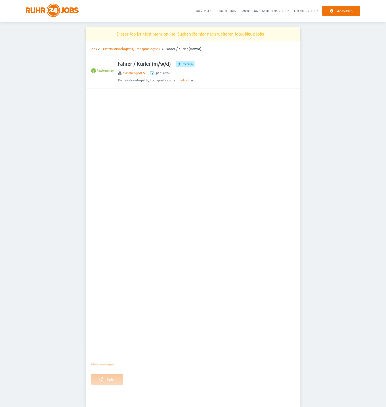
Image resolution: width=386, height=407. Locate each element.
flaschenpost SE (135, 73)
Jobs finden (203, 11)
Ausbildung (250, 11)
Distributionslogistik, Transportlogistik (131, 49)
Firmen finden (227, 11)
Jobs (93, 49)
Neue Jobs (254, 34)
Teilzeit (184, 80)
